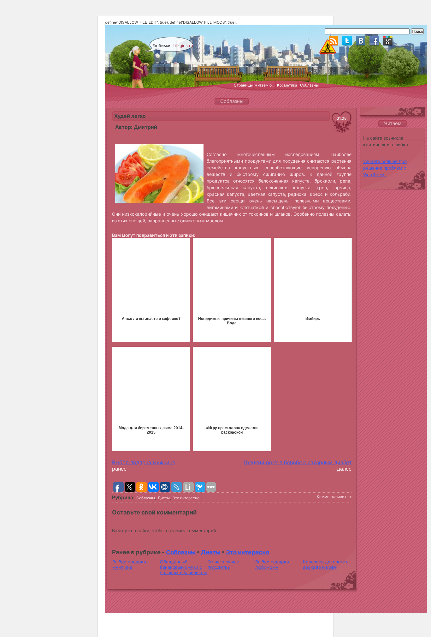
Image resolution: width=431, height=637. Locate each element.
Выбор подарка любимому (272, 564)
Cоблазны (145, 498)
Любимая (172, 45)
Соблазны (309, 85)
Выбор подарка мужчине (143, 462)
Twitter (347, 40)
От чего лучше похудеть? (223, 564)
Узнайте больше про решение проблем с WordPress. (385, 168)
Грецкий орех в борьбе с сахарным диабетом (301, 462)
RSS (333, 40)
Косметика (287, 85)
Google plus (388, 40)
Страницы (243, 85)
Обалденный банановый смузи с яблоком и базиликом (183, 567)
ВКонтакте (360, 40)
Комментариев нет (334, 496)
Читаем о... (265, 85)
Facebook (374, 40)
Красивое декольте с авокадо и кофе (326, 564)
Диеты (164, 498)
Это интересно (186, 498)
